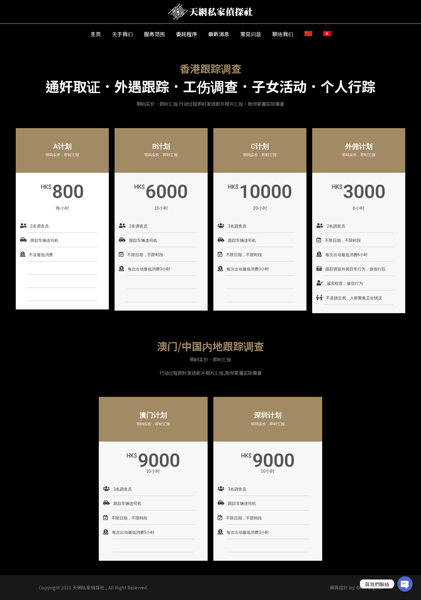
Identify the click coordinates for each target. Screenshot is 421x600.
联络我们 (283, 34)
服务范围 (154, 34)
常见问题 (250, 34)
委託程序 (186, 34)
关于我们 (122, 34)
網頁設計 (339, 587)
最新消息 (218, 34)
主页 (96, 34)
